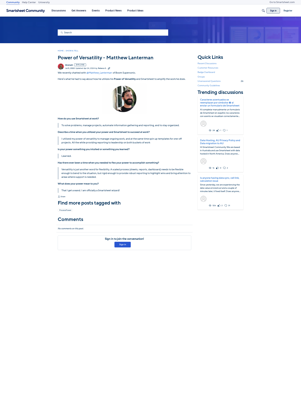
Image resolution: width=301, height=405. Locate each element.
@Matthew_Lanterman (99, 72)
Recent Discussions (207, 63)
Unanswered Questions (220, 81)
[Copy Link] (109, 68)
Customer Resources (208, 67)
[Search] (263, 10)
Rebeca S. (102, 68)
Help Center (29, 2)
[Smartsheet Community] (25, 11)
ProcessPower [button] (65, 210)
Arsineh (69, 65)
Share (61, 196)
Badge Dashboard (206, 72)
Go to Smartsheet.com (282, 2)
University (44, 2)
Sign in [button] (122, 244)
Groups (201, 76)
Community (13, 2)
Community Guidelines (209, 85)
